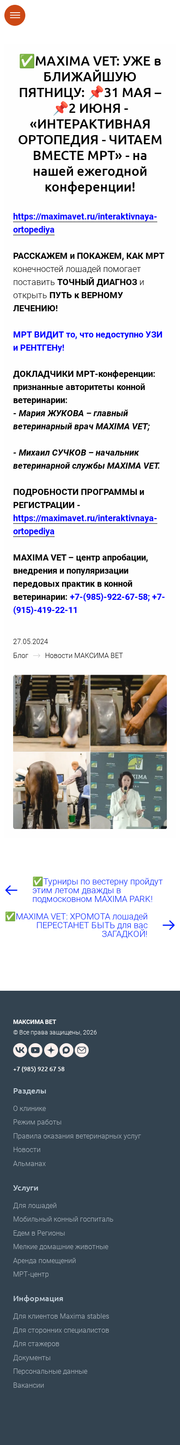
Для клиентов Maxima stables (61, 1316)
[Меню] (14, 15)
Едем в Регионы (39, 1233)
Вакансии (28, 1385)
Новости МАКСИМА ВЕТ (84, 655)
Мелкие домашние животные (60, 1247)
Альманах (29, 1163)
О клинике (29, 1108)
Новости (27, 1150)
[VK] (20, 1050)
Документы (32, 1358)
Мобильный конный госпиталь (63, 1219)
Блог (20, 655)
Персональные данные (50, 1371)
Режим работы (37, 1122)
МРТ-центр (31, 1274)
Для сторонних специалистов (61, 1330)
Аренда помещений (44, 1261)
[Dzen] (51, 1050)
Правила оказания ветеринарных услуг (77, 1136)
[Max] (66, 1050)
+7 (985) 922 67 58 (39, 1069)
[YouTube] (35, 1050)
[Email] (82, 1050)
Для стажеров (36, 1344)
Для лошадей (35, 1205)
